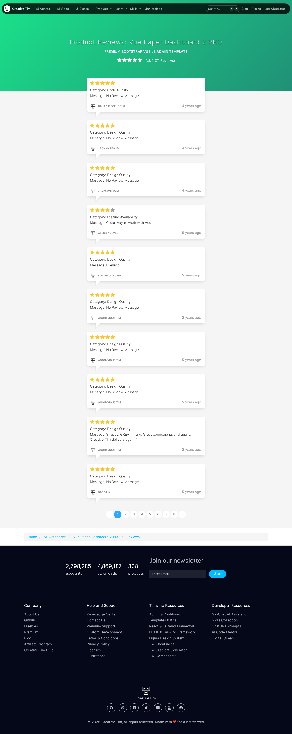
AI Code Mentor (224, 632)
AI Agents (43, 8)
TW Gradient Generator (168, 650)
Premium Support (101, 626)
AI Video (63, 8)
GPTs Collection (225, 620)
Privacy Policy (98, 644)
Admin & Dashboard (165, 614)
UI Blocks (82, 8)
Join (219, 573)
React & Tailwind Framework (172, 626)
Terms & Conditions (102, 638)
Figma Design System (166, 638)
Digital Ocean (223, 638)
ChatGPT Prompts (226, 626)
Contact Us (96, 620)
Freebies (31, 626)
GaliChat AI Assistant (229, 614)
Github (29, 620)
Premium (31, 632)
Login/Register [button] (274, 8)
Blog (245, 8)
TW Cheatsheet (161, 644)
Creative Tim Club (38, 650)
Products (102, 8)
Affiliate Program (38, 644)
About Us (31, 614)
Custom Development (104, 632)
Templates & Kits (162, 620)
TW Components (162, 656)
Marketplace (153, 8)
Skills (133, 8)
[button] (223, 8)
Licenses (94, 650)
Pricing (256, 8)
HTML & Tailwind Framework (172, 632)
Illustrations (96, 656)
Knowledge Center (102, 614)
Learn (119, 8)
